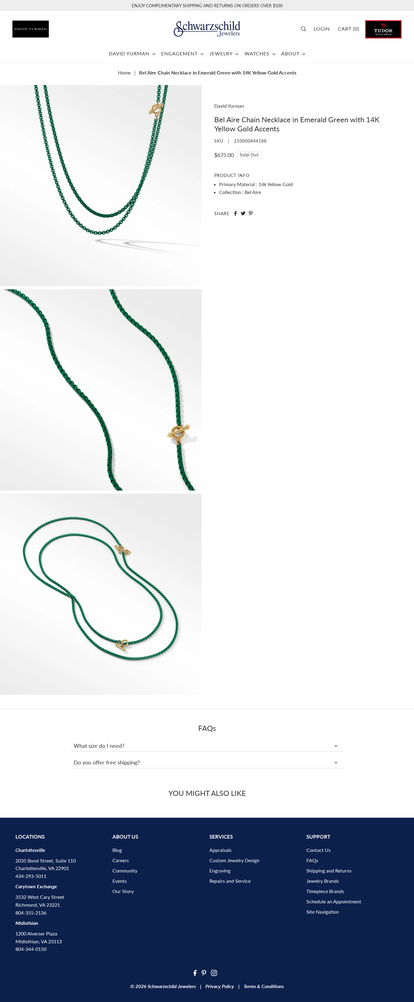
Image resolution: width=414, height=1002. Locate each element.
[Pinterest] (204, 972)
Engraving (219, 870)
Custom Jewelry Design (234, 860)
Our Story (123, 891)
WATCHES (258, 53)
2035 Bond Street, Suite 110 (45, 860)
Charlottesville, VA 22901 (42, 868)
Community (124, 870)
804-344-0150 (30, 949)
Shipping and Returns (329, 870)
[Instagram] (214, 972)
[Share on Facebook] (235, 213)
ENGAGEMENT (180, 53)
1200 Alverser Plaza (36, 933)
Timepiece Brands (325, 891)
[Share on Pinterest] (250, 213)
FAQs (312, 860)
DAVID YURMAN (130, 53)
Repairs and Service (230, 881)
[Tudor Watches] (383, 28)
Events (119, 881)
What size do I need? (99, 745)
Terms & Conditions (264, 986)
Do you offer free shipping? (107, 762)
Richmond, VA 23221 (37, 905)
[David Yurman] (42, 27)
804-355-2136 (30, 912)
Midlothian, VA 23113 (38, 941)
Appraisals (220, 850)
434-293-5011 (30, 876)
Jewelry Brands (322, 881)
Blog (117, 850)
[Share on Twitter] (243, 213)
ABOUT (291, 53)
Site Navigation (322, 912)
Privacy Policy (219, 986)
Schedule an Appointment (333, 901)
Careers (120, 860)
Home (124, 72)
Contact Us (318, 850)
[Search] (305, 28)
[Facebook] (195, 972)
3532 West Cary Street (39, 897)
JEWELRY (221, 53)
